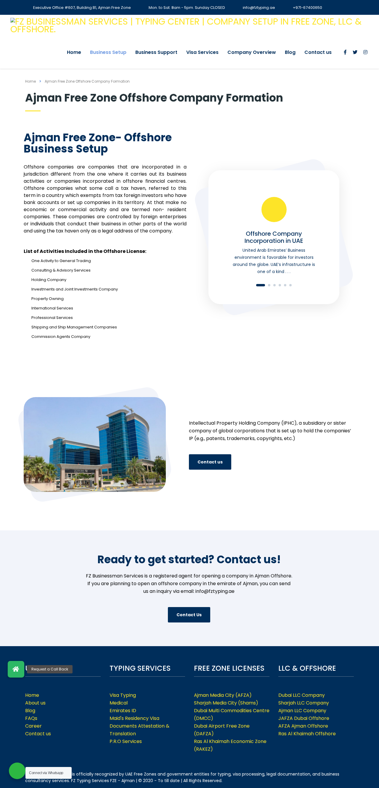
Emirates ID (123, 710)
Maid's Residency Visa (134, 718)
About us (35, 702)
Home (74, 52)
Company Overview (251, 52)
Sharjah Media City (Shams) (226, 702)
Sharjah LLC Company (303, 702)
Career (33, 726)
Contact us (318, 52)
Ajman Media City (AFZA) (223, 695)
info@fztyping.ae (259, 7)
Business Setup (108, 52)
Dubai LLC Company (301, 695)
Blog (290, 52)
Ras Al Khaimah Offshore (307, 733)
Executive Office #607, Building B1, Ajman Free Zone (82, 7)
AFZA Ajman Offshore (303, 726)
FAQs (31, 718)
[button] (16, 669)
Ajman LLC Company (302, 710)
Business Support (156, 52)
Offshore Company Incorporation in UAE (274, 237)
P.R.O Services (126, 741)
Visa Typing (123, 695)
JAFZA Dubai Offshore (303, 718)
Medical (119, 702)
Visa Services (202, 52)
